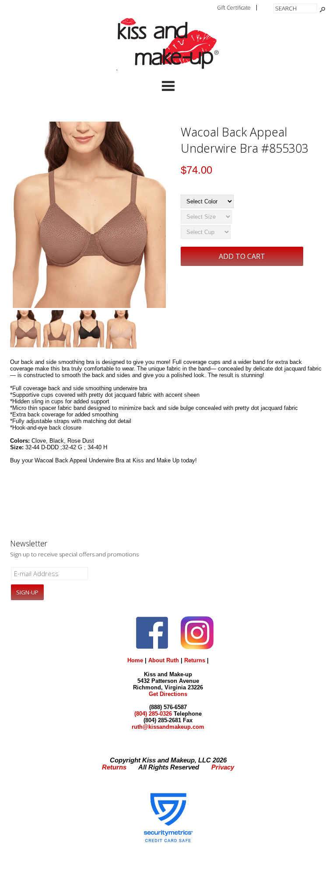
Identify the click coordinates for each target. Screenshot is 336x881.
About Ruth (163, 660)
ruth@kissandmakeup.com (168, 727)
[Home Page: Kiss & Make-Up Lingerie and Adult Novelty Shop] (168, 68)
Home (135, 660)
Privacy (222, 767)
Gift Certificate (234, 7)
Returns (194, 660)
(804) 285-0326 (153, 713)
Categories (168, 85)
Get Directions (168, 694)
